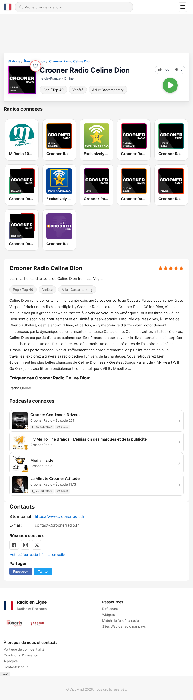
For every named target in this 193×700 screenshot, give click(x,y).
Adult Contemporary (108, 90)
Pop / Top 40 (53, 90)
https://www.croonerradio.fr (59, 516)
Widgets (108, 615)
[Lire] (170, 85)
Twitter (43, 571)
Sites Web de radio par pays (124, 626)
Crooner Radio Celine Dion (70, 61)
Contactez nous (16, 667)
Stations (14, 61)
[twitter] (36, 545)
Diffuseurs (110, 609)
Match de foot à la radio (120, 620)
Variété (77, 90)
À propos (11, 661)
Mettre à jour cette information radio (37, 554)
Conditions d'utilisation (21, 655)
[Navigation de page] (182, 7)
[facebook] (14, 545)
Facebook (20, 571)
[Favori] (35, 66)
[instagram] (25, 545)
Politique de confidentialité (24, 649)
